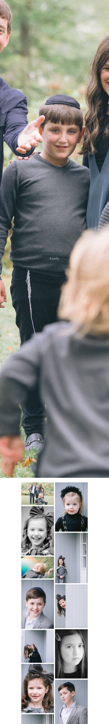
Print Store (75, 4)
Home (28, 4)
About (43, 4)
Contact (66, 4)
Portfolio (35, 4)
